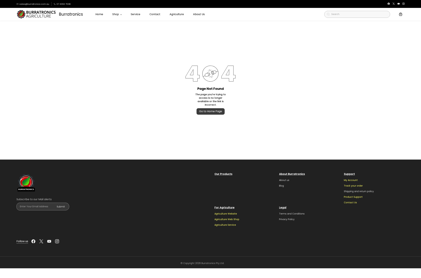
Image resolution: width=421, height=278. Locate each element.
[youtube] (398, 4)
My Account (351, 180)
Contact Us (350, 202)
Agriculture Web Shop (226, 219)
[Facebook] (33, 241)
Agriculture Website (225, 213)
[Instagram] (57, 241)
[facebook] (389, 4)
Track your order (353, 185)
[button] (401, 14)
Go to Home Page (210, 111)
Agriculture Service (225, 225)
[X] (41, 241)
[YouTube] (49, 241)
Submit (61, 206)
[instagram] (403, 4)
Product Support (353, 197)
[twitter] (394, 4)
